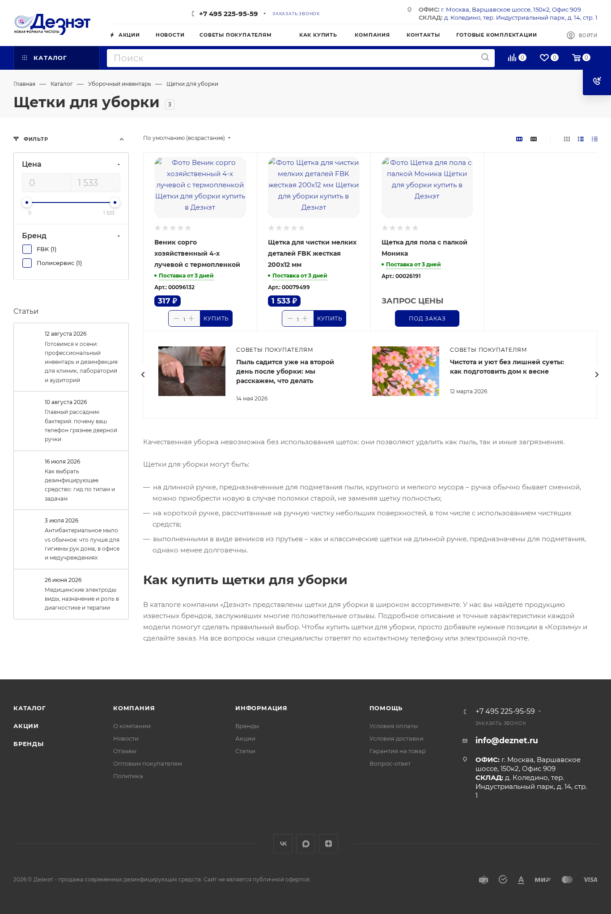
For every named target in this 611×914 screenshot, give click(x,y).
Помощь (386, 708)
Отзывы (124, 750)
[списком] (581, 138)
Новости (126, 738)
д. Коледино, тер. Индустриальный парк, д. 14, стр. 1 (521, 17)
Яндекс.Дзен (328, 843)
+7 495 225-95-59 (228, 13)
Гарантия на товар (397, 750)
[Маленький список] (519, 138)
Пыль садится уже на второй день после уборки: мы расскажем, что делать (285, 371)
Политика (128, 775)
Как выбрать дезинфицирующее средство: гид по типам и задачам (80, 485)
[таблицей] (595, 138)
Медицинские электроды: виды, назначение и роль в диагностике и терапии (82, 598)
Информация (261, 708)
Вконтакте (283, 843)
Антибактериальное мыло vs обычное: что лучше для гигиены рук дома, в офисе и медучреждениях (82, 544)
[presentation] (143, 374)
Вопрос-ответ (390, 763)
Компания (134, 708)
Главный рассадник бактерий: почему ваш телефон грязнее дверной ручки (81, 425)
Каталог (29, 708)
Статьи (25, 311)
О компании (132, 725)
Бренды (28, 743)
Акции (26, 725)
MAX (305, 843)
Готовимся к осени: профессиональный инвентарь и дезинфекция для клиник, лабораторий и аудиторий (81, 362)
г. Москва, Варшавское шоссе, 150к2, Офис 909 (511, 9)
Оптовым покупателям (147, 763)
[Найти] (485, 57)
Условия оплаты (393, 725)
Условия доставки (396, 738)
